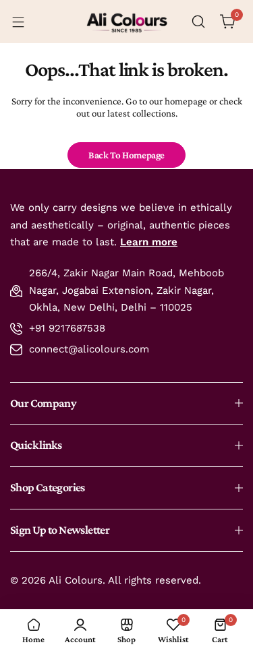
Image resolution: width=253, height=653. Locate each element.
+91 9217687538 (67, 328)
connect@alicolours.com (89, 349)
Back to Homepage (126, 155)
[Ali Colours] (126, 21)
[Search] (198, 21)
